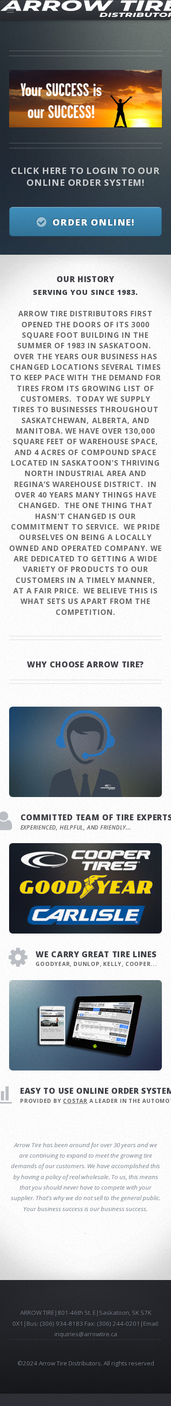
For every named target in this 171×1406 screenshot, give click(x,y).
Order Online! (93, 222)
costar (75, 1101)
